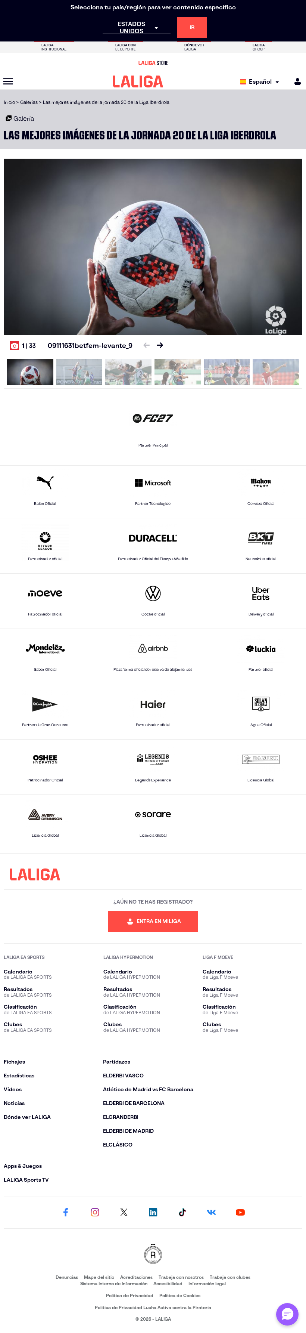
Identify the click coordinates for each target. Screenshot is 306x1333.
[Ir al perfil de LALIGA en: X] (124, 1212)
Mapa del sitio (99, 1277)
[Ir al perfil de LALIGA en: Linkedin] (153, 1212)
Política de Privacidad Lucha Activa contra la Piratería (153, 1307)
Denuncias (67, 1277)
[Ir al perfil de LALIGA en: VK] (211, 1212)
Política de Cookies (179, 1295)
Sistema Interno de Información (113, 1283)
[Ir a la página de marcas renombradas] (153, 1254)
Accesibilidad (167, 1283)
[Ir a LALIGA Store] (153, 63)
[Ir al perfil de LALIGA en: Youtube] (240, 1212)
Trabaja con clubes (230, 1277)
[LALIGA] (138, 81)
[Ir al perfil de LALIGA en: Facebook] (65, 1212)
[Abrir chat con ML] (287, 1314)
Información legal (207, 1283)
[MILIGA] (295, 81)
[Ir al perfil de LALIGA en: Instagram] (95, 1212)
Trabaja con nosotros (181, 1277)
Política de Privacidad (129, 1295)
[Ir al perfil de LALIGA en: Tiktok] (182, 1212)
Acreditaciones (136, 1277)
